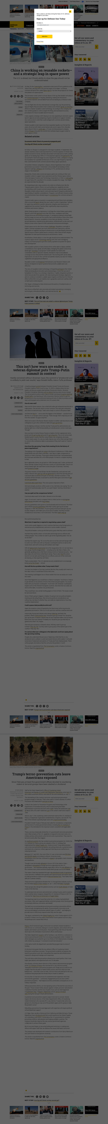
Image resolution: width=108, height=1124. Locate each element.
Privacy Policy (40, 41)
